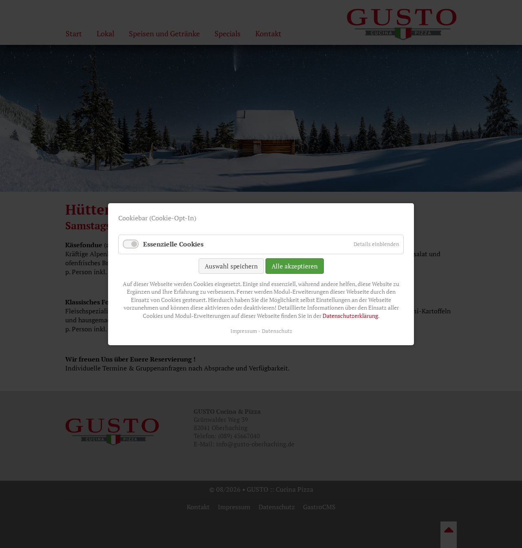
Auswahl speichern (231, 266)
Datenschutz (277, 330)
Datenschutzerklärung (350, 315)
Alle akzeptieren (295, 266)
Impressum (243, 330)
